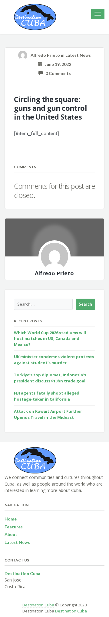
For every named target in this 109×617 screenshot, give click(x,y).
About (11, 534)
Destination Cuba (38, 605)
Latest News (78, 55)
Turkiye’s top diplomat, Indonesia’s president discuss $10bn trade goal (50, 378)
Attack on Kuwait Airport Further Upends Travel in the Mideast (48, 414)
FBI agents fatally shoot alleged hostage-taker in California (46, 396)
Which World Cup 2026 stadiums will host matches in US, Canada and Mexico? (50, 338)
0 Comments (57, 73)
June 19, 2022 (56, 64)
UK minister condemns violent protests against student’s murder (54, 359)
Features (14, 526)
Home (11, 518)
